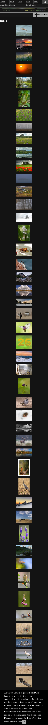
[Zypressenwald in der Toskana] (24, 517)
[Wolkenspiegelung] (24, 290)
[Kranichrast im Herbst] (24, 127)
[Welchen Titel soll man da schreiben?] (24, 250)
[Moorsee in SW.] (24, 428)
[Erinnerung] (24, 44)
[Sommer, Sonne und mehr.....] (24, 69)
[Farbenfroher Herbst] (24, 452)
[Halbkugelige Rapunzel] (24, 386)
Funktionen (42, 14)
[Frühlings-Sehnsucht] (24, 138)
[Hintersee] (24, 550)
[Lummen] (24, 264)
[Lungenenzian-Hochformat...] (24, 533)
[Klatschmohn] (24, 165)
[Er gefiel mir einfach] (24, 563)
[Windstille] (24, 152)
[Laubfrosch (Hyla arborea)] (24, 98)
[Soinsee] (24, 277)
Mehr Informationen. (13, 722)
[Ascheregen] (24, 313)
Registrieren (30, 5)
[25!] (24, 342)
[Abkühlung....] (24, 204)
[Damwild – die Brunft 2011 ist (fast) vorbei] (24, 440)
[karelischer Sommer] (24, 82)
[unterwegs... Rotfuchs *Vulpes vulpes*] (24, 668)
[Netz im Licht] (24, 56)
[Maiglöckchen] (24, 233)
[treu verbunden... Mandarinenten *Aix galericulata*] (24, 615)
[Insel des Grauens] (24, 178)
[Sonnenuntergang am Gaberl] (24, 502)
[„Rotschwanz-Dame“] (24, 580)
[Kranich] (24, 486)
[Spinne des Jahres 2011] (24, 415)
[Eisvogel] (24, 467)
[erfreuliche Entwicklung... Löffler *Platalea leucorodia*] (24, 654)
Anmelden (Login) (7, 5)
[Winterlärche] (24, 217)
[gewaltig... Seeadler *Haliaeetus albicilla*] (24, 681)
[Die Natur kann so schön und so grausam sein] (24, 599)
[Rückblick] (24, 30)
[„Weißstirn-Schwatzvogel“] (24, 402)
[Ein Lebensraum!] (24, 369)
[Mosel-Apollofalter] (24, 327)
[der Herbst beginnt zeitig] (24, 191)
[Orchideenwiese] (24, 115)
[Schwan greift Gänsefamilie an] (24, 642)
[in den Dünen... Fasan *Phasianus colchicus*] (24, 629)
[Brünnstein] (24, 302)
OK (24, 722)
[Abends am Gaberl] (24, 356)
